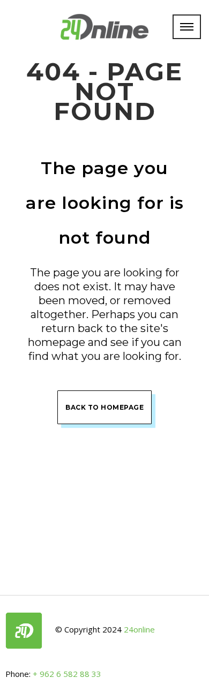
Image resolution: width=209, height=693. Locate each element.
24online (139, 629)
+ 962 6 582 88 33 (67, 673)
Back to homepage (104, 407)
